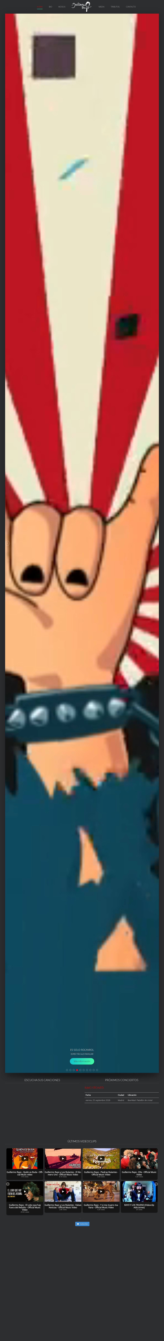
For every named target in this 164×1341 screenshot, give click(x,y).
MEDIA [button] (101, 6)
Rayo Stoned (94, 1087)
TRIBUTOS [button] (115, 6)
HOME (40, 6)
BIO (50, 6)
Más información (82, 1061)
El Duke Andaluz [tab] (84, 1070)
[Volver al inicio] (82, 7)
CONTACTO (131, 6)
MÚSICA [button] (61, 6)
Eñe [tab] (94, 1070)
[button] (7, 543)
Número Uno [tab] (74, 1070)
